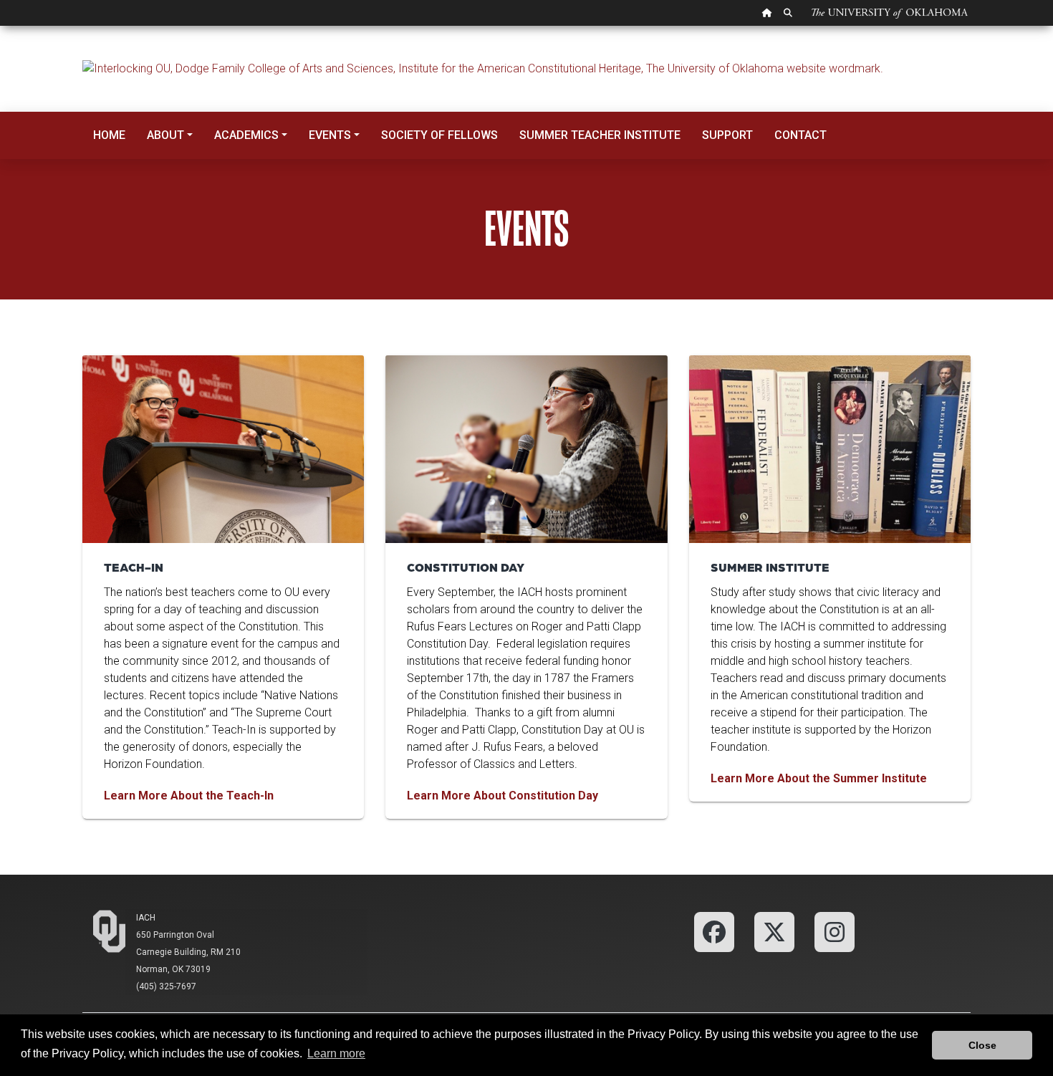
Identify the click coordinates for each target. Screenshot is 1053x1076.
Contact (800, 135)
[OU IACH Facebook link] (714, 931)
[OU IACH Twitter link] (774, 931)
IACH (145, 918)
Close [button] (982, 1045)
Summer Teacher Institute (600, 135)
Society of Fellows (439, 135)
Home (109, 135)
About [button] (165, 135)
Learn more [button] (336, 1053)
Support (727, 135)
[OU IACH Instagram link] (834, 931)
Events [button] (330, 135)
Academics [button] (246, 135)
